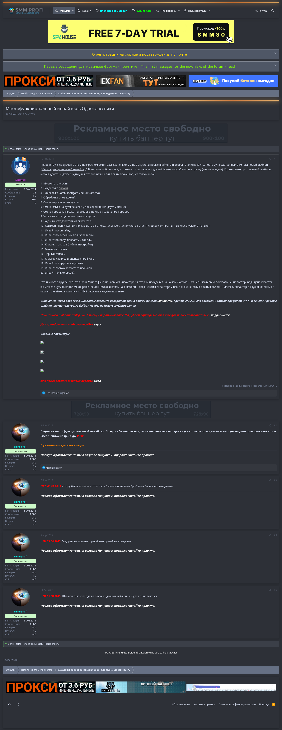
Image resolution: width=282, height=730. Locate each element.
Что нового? (168, 10)
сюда (97, 324)
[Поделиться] (270, 158)
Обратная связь (181, 704)
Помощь (264, 704)
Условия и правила (204, 704)
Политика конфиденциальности (237, 704)
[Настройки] (9, 704)
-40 (34, 469)
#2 (275, 425)
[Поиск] (272, 10)
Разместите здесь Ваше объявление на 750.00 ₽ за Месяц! (141, 652)
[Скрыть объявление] (275, 54)
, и (57, 393)
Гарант (86, 10)
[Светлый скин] (18, 704)
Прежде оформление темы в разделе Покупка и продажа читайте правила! (97, 455)
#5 (275, 590)
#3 (275, 480)
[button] (73, 10)
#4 (275, 535)
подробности (220, 315)
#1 (275, 158)
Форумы (65, 10)
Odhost (12, 114)
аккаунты (165, 301)
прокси (63, 188)
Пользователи (197, 10)
